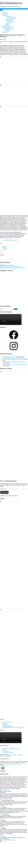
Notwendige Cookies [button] (5, 789)
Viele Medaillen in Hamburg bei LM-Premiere (13, 359)
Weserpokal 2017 (11, 265)
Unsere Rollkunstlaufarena (9, 26)
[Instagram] (13, 351)
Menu (1, 10)
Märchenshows (6, 25)
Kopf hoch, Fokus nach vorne (9, 356)
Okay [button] (19, 764)
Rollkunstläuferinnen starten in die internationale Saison (12, 267)
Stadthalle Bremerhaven (8, 752)
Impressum (5, 724)
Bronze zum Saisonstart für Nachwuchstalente (10, 266)
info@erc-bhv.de (4, 8)
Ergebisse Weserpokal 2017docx (10, 240)
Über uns (5, 15)
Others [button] (1, 834)
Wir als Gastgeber (13, 17)
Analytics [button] (2, 819)
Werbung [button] (2, 826)
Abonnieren (4, 492)
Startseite (5, 12)
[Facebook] (13, 340)
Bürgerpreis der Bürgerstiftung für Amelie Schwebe (14, 361)
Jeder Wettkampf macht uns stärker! (11, 357)
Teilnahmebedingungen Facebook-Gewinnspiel (13, 727)
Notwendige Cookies (6, 791)
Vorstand (8, 23)
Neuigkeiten (5, 13)
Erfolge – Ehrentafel (10, 19)
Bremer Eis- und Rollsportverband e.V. (12, 748)
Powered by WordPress (17, 754)
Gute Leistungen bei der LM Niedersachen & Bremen (15, 364)
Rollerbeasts (11, 21)
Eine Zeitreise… (9, 16)
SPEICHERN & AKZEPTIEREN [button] (8, 840)
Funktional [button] (2, 805)
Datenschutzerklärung (8, 726)
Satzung (7, 24)
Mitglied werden (6, 28)
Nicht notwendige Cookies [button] (6, 799)
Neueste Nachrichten (7, 722)
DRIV (4, 749)
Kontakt (5, 32)
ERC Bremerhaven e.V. (11, 3)
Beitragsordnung (9, 29)
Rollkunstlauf (9, 20)
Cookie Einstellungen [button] (11, 764)
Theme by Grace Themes (5, 756)
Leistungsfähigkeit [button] (4, 813)
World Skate (5, 751)
